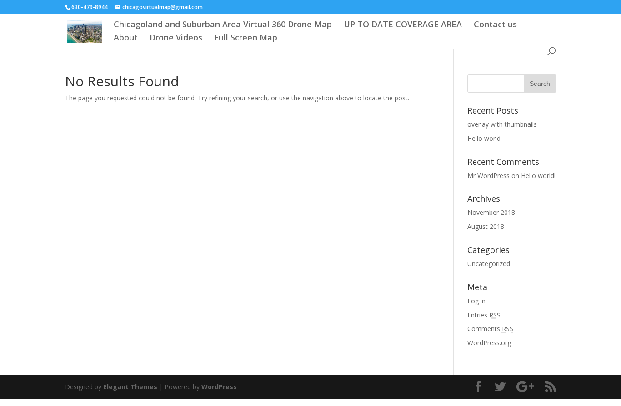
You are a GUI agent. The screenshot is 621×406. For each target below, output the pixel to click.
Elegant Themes (130, 386)
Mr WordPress (488, 175)
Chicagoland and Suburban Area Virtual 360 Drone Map (223, 25)
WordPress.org (489, 342)
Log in (476, 301)
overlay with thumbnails (502, 124)
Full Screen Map (245, 38)
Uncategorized (488, 263)
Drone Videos (176, 38)
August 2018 (485, 226)
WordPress (219, 386)
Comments (490, 328)
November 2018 (491, 212)
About (126, 38)
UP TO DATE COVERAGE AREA (403, 25)
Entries (484, 315)
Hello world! (484, 138)
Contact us (495, 25)
